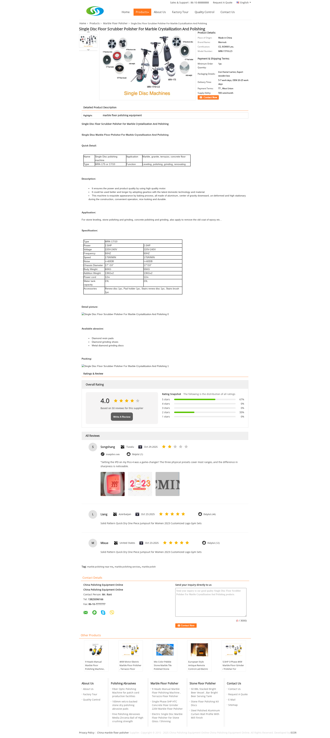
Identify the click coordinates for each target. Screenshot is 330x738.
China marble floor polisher (113, 732)
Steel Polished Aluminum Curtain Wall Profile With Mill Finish (205, 714)
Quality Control (204, 12)
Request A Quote (222, 2)
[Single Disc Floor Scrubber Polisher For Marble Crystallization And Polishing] (88, 41)
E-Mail (231, 699)
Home (126, 12)
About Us (160, 12)
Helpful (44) (210, 514)
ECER (293, 732)
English (244, 2)
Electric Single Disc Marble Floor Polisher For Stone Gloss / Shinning (167, 718)
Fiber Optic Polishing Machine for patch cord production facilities (125, 693)
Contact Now (204, 97)
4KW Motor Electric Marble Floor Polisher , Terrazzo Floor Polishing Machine (130, 667)
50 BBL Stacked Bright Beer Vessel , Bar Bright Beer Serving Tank (204, 693)
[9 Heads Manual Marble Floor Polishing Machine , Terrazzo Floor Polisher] (96, 649)
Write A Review (121, 416)
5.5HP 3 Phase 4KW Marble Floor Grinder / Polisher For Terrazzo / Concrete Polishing (233, 669)
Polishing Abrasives (123, 683)
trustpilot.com (113, 454)
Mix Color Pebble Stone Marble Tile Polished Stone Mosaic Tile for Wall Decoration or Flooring (163, 670)
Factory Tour (180, 12)
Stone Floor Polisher (203, 683)
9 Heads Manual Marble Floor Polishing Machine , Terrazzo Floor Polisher (95, 669)
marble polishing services (127, 566)
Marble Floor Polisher (115, 23)
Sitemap (233, 705)
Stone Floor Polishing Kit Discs (205, 703)
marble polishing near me (100, 566)
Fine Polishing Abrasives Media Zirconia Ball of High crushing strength (127, 718)
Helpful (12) (213, 543)
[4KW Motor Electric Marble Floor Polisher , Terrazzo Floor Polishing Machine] (131, 649)
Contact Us (228, 12)
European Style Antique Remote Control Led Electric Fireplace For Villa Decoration (198, 669)
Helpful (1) (137, 454)
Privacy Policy (86, 732)
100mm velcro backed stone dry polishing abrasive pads (124, 705)
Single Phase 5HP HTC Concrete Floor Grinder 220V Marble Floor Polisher (167, 705)
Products (142, 12)
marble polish (149, 566)
